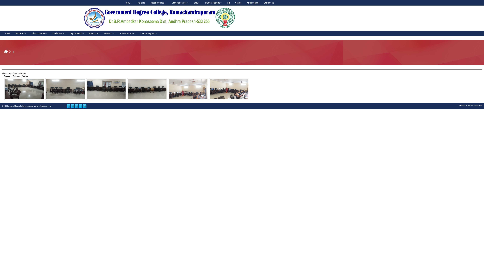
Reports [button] (93, 33)
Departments (76, 33)
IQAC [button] (128, 2)
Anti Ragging (252, 2)
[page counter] (77, 106)
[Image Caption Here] (24, 89)
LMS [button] (196, 2)
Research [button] (108, 33)
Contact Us (269, 2)
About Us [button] (20, 33)
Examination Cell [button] (179, 2)
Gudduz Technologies (475, 105)
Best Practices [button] (157, 2)
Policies (141, 2)
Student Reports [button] (212, 2)
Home (7, 33)
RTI (228, 2)
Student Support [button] (148, 33)
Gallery (238, 2)
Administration (38, 33)
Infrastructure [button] (126, 33)
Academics (57, 33)
